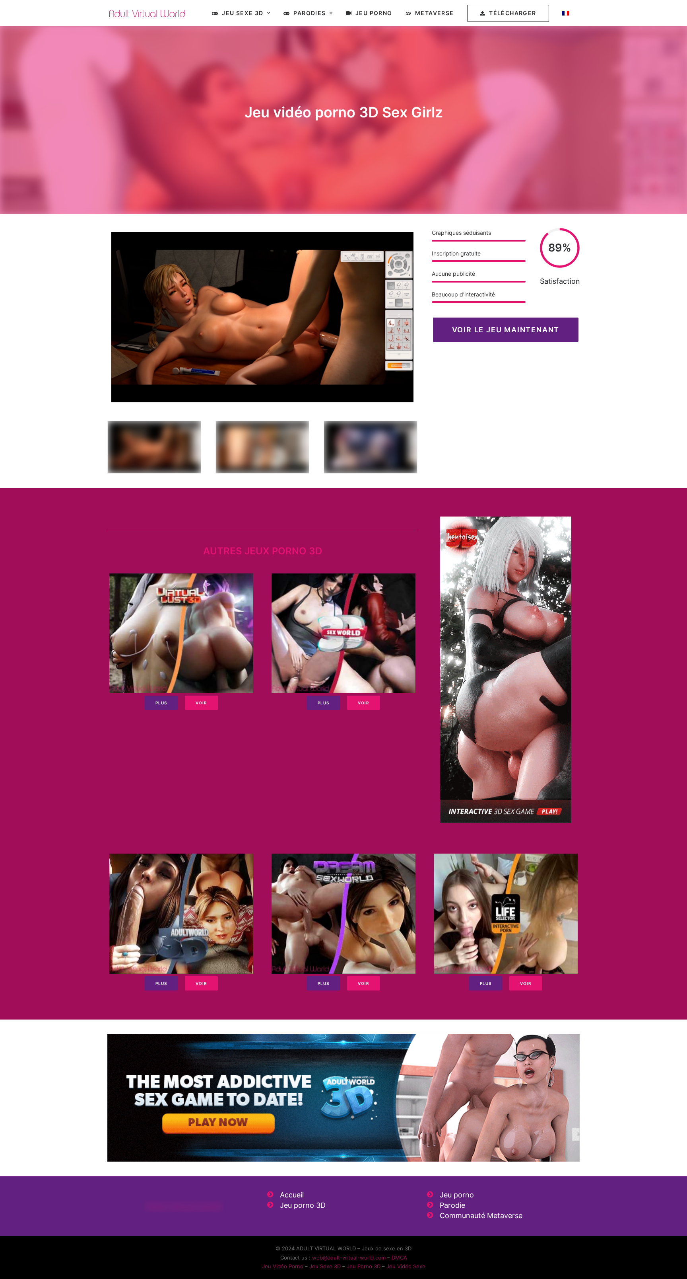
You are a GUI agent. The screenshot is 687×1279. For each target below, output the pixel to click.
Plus (161, 702)
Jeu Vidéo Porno (282, 1266)
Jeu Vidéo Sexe (405, 1266)
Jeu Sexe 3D (242, 13)
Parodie (452, 1205)
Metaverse (434, 13)
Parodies (309, 13)
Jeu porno (457, 1195)
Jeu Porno (373, 13)
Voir (201, 702)
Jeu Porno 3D (363, 1266)
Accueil (292, 1195)
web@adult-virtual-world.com (349, 1257)
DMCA (399, 1257)
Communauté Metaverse (481, 1215)
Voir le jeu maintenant (506, 330)
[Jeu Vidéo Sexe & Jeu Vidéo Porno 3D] (147, 13)
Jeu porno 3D (303, 1205)
